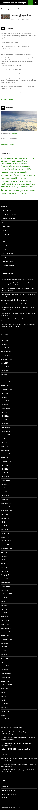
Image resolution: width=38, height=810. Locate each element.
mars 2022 (4, 420)
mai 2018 (4, 526)
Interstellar (23, 171)
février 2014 (5, 711)
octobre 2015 (5, 635)
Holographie (4, 172)
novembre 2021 (6, 431)
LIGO (33, 175)
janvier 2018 (5, 537)
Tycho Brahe (23, 191)
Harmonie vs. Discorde (9, 46)
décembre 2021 (6, 427)
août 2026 (4, 340)
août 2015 (4, 643)
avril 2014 (4, 704)
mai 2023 (4, 397)
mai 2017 (4, 564)
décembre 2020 (6, 450)
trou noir (7, 190)
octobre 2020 (5, 457)
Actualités (7, 211)
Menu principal (35, 2)
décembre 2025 (6, 348)
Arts (2, 222)
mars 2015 (4, 662)
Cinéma (5, 230)
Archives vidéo (8, 261)
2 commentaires (29, 73)
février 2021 (5, 442)
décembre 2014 (6, 673)
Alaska (4, 158)
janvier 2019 (5, 499)
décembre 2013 (6, 719)
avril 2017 (4, 567)
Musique (6, 234)
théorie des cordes (27, 187)
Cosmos (24, 164)
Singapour (18, 187)
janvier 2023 (5, 404)
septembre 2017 (6, 548)
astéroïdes (24, 158)
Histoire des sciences (10, 214)
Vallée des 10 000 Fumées (17, 193)
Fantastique (21, 169)
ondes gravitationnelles (9, 181)
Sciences (4, 207)
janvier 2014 (5, 715)
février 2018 (5, 533)
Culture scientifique (10, 166)
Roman (5, 242)
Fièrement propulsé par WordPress (10, 807)
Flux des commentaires (8, 794)
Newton (18, 178)
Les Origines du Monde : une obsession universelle (17, 279)
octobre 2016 (5, 590)
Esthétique (4, 169)
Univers (31, 190)
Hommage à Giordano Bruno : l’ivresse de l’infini (21, 16)
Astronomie (14, 158)
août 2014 (4, 688)
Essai (4, 249)
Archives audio (8, 265)
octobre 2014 (5, 681)
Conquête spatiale (16, 161)
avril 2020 (4, 473)
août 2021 (4, 439)
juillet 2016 (5, 601)
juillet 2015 (5, 647)
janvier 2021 (5, 446)
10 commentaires (11, 139)
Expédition (12, 169)
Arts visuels (7, 226)
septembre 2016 (6, 594)
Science (33, 184)
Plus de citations (7, 100)
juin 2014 (4, 696)
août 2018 (4, 514)
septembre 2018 (6, 510)
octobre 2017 (5, 545)
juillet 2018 (5, 518)
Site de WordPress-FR (8, 798)
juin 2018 (4, 522)
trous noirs (16, 191)
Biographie (5, 161)
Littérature (5, 238)
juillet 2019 (5, 484)
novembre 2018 (6, 507)
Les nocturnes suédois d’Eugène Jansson (14, 300)
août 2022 (4, 412)
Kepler (24, 175)
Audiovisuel (5, 257)
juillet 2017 (5, 556)
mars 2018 (4, 529)
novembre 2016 (6, 586)
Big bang (31, 158)
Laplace (30, 175)
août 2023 (4, 393)
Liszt (2, 178)
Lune (13, 178)
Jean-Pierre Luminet (7, 175)
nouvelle (26, 178)
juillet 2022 (5, 416)
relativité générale (8, 184)
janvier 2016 (5, 624)
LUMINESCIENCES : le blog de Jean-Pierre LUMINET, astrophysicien (14, 2)
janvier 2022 (5, 423)
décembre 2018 (6, 503)
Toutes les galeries (8, 144)
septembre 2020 (6, 461)
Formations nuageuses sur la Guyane (14, 137)
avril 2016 (4, 613)
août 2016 (4, 598)
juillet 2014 (5, 692)
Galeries (9, 108)
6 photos (14, 133)
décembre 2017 (6, 541)
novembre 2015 (6, 632)
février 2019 (5, 495)
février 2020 (5, 476)
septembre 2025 (6, 359)
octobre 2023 (5, 386)
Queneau (28, 181)
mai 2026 (4, 344)
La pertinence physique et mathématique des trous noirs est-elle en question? (17, 284)
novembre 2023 (6, 382)
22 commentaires (25, 19)
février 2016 (5, 620)
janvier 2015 (5, 670)
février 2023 (5, 401)
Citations (10, 28)
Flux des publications (8, 790)
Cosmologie (16, 163)
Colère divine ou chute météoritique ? (13, 304)
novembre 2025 (6, 351)
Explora (4, 755)
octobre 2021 (5, 435)
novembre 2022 (6, 408)
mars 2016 (4, 617)
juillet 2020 (5, 469)
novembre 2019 (6, 480)
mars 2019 (4, 492)
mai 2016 (4, 609)
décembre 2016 (6, 582)
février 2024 (5, 378)
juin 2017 (4, 560)
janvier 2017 (5, 579)
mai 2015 (4, 654)
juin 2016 (4, 605)
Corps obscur (6, 92)
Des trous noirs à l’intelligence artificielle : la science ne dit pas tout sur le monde (18, 325)
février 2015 (5, 666)
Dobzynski (22, 166)
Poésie (21, 180)
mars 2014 (4, 707)
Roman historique (23, 184)
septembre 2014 (6, 685)
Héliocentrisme (13, 172)
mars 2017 (4, 571)
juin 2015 (4, 651)
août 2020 (4, 465)
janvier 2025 (5, 370)
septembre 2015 (6, 639)
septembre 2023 (6, 389)
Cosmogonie (6, 164)
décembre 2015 (6, 628)
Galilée (28, 169)
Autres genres (8, 253)
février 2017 (5, 575)
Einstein (28, 166)
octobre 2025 (5, 355)
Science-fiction (8, 186)
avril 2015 (4, 658)
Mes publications (9, 218)
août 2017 (4, 552)
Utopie (3, 193)
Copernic (25, 161)
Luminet (7, 178)
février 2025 (5, 367)
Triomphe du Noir (7, 73)
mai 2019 (4, 488)
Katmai (16, 175)
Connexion (4, 786)
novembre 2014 (6, 677)
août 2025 (4, 363)
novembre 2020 (6, 454)
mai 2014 (4, 700)
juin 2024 (4, 374)
